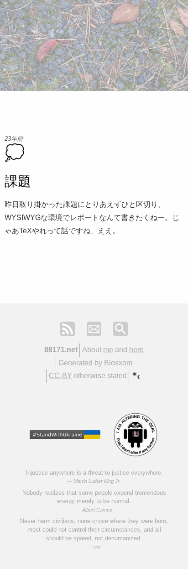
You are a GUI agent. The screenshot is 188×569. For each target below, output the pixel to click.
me (108, 350)
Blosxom (118, 363)
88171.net (61, 350)
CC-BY (60, 375)
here (136, 350)
